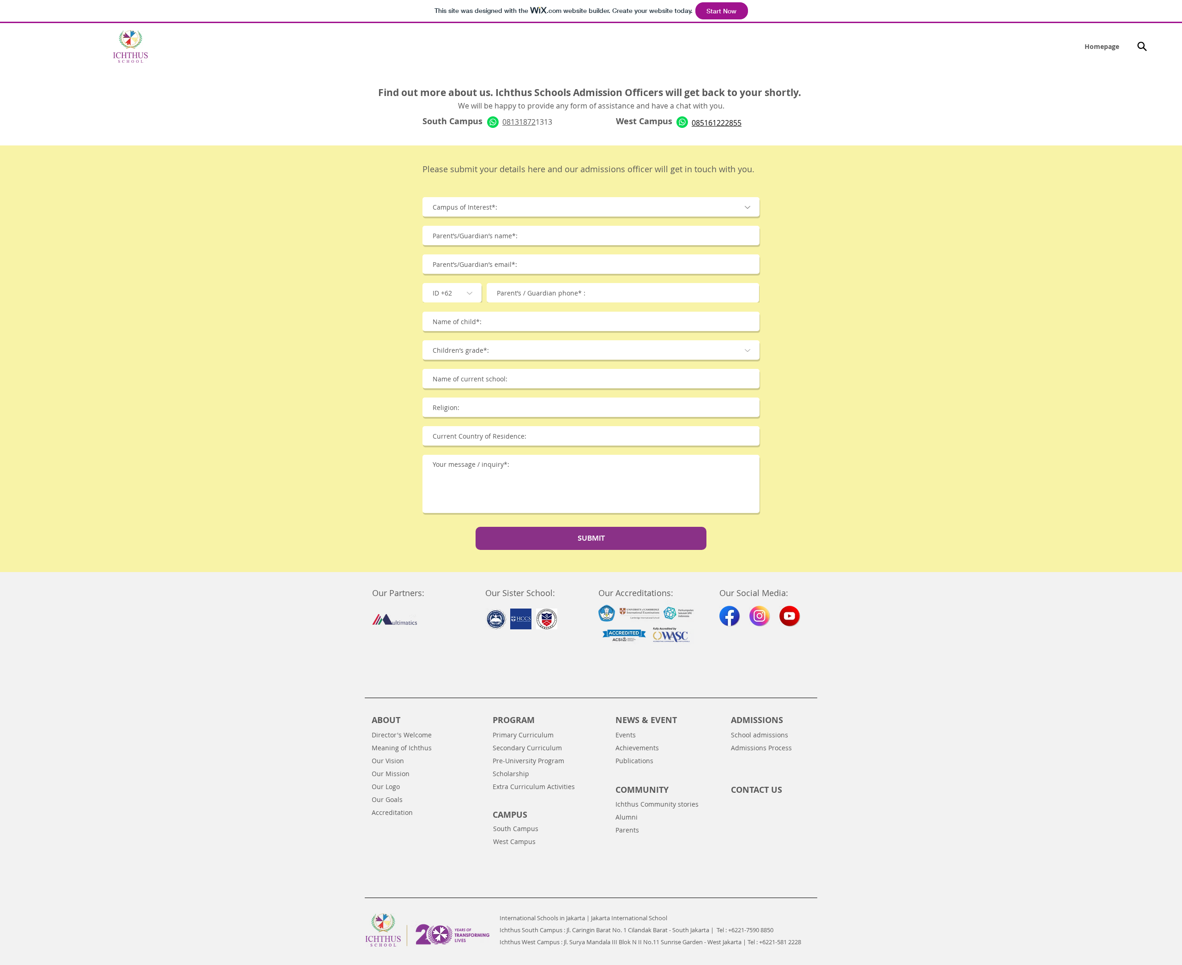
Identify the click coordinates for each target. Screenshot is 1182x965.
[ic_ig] (759, 616)
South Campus (515, 828)
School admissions (759, 734)
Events (625, 734)
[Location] (1141, 46)
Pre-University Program (528, 760)
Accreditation (392, 812)
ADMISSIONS (757, 720)
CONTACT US (756, 790)
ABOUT (386, 720)
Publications (634, 760)
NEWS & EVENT (646, 720)
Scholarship (511, 773)
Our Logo (386, 786)
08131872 (519, 122)
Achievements (637, 747)
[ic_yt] (789, 616)
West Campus (514, 841)
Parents (627, 830)
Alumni (626, 817)
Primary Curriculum (523, 734)
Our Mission (391, 773)
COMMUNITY (642, 790)
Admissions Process (761, 747)
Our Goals (387, 799)
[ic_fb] (729, 616)
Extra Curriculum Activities (534, 786)
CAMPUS (510, 814)
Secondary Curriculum (527, 747)
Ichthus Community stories (657, 804)
